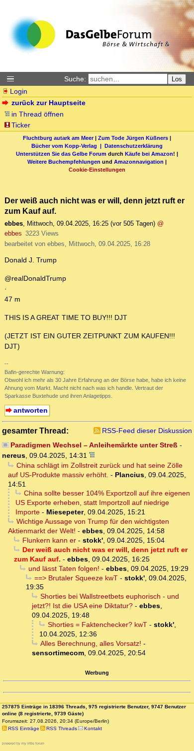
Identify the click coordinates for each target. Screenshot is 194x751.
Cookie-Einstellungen (97, 170)
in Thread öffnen (37, 114)
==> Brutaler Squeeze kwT (76, 578)
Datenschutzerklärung (133, 146)
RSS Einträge (23, 728)
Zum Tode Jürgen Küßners (133, 138)
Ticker (20, 125)
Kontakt (93, 728)
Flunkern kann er (49, 540)
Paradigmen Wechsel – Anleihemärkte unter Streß (94, 445)
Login (18, 91)
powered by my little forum (23, 743)
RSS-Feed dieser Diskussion (147, 431)
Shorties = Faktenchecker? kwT (97, 624)
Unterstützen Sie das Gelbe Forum (61, 154)
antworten (30, 410)
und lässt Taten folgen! (63, 568)
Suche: (75, 79)
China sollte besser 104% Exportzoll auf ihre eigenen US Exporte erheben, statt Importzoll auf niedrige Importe (102, 502)
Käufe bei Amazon (149, 154)
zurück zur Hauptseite (48, 103)
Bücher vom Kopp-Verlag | (67, 146)
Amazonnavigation (139, 162)
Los (177, 79)
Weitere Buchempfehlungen (63, 162)
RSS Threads (61, 728)
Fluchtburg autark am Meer (58, 138)
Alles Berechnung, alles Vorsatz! (90, 643)
